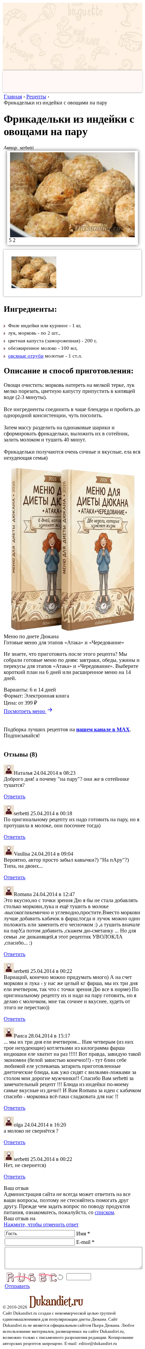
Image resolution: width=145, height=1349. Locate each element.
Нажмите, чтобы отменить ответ (41, 1224)
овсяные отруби (26, 356)
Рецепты (36, 96)
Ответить (14, 796)
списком (104, 1212)
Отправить (17, 1286)
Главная (13, 96)
